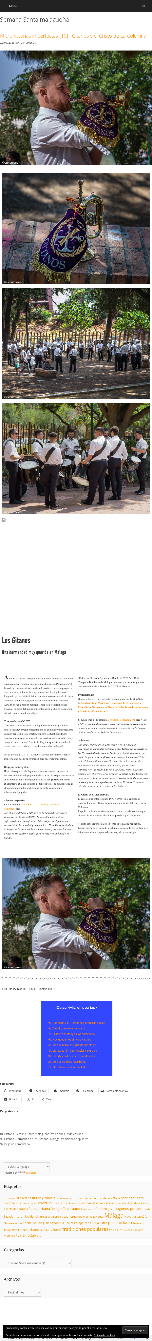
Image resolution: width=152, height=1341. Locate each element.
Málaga (54, 1139)
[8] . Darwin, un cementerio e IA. (67, 1028)
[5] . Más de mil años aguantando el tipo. (72, 1045)
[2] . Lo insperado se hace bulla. (67, 1061)
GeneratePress (115, 1311)
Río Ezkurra (46, 1230)
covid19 (57, 1203)
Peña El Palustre (95, 1223)
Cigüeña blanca (83, 1198)
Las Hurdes (71, 1216)
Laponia (58, 1216)
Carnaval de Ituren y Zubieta (34, 1198)
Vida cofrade (75, 1134)
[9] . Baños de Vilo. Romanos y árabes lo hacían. (77, 1022)
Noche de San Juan (35, 1223)
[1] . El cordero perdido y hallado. (67, 1067)
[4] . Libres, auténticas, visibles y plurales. (73, 1050)
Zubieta (35, 1235)
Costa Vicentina (29, 1203)
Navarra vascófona (137, 1216)
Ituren (20, 1216)
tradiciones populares (74, 1139)
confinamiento (132, 1198)
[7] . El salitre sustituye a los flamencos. (71, 1034)
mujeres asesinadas (91, 1216)
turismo (23, 1235)
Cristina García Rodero (126, 1203)
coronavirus (12, 1203)
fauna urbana (39, 1208)
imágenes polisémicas (131, 1208)
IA (111, 1209)
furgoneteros (88, 1209)
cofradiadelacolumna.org (121, 719)
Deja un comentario (17, 1144)
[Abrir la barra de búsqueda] (144, 6)
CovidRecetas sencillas (95, 1203)
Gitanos (9, 1139)
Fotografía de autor (65, 1208)
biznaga (9, 1198)
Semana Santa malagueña (32, 1134)
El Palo (145, 1203)
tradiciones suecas (120, 1230)
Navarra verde (13, 1223)
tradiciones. (58, 1134)
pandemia (57, 1223)
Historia (9, 1134)
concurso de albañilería (105, 1198)
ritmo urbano (28, 1229)
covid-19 (45, 1203)
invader (9, 1216)
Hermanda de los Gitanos (32, 1139)
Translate (31, 1172)
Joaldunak (32, 1216)
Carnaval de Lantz (65, 1198)
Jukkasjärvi (46, 1216)
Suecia (57, 1230)
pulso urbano (120, 1222)
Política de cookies (104, 1335)
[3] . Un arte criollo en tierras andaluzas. (72, 1056)
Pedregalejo (74, 1223)
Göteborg (102, 1209)
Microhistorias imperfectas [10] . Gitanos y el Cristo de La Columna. (73, 35)
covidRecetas (71, 1203)
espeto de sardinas (16, 1209)
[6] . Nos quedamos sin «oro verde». (69, 1039)
